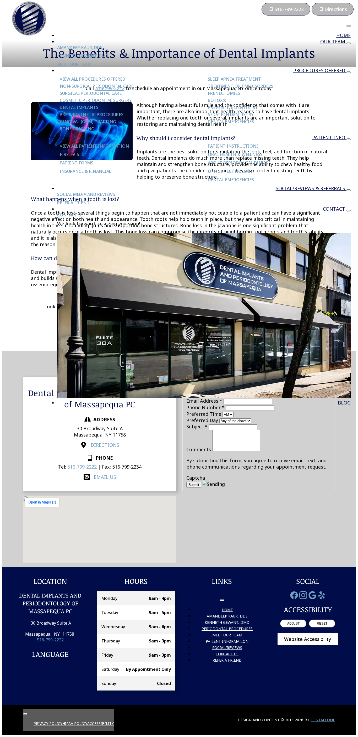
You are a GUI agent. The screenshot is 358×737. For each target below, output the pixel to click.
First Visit (72, 154)
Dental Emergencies (231, 121)
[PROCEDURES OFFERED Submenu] (348, 72)
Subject (196, 426)
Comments (199, 449)
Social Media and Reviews (86, 194)
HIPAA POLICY (74, 723)
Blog (344, 402)
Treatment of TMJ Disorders (240, 86)
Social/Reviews (227, 647)
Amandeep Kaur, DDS (79, 47)
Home (343, 35)
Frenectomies (224, 93)
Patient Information (227, 641)
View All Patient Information (94, 146)
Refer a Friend (227, 660)
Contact (334, 209)
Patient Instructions (233, 146)
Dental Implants (79, 107)
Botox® (217, 100)
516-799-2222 (82, 467)
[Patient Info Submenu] (348, 139)
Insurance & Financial (85, 171)
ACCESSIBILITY (100, 723)
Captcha (195, 478)
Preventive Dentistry (233, 107)
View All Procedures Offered (92, 79)
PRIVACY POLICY (48, 723)
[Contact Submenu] (348, 210)
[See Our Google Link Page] (312, 595)
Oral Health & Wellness (235, 154)
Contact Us (70, 215)
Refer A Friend (73, 203)
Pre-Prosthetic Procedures (91, 114)
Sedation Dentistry (231, 114)
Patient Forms (76, 163)
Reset (322, 623)
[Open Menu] (348, 26)
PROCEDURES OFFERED (319, 70)
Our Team (333, 41)
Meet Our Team (74, 64)
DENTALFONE (323, 719)
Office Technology (230, 171)
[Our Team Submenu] (348, 43)
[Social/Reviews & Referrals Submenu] (348, 190)
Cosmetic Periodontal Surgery (96, 100)
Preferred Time (204, 414)
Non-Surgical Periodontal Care (96, 86)
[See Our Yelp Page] (322, 595)
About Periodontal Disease (239, 163)
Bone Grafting (77, 129)
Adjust (293, 623)
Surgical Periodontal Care (91, 93)
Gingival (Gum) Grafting (88, 121)
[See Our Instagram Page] (303, 595)
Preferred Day (202, 420)
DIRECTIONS (105, 445)
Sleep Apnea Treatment (234, 79)
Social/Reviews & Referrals (311, 188)
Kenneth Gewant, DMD (83, 56)
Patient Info (329, 137)
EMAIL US (105, 477)
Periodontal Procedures (227, 628)
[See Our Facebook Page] (294, 595)
